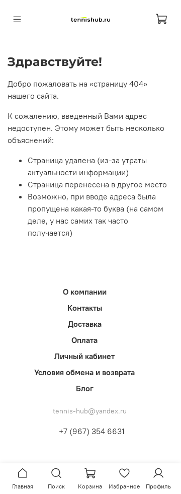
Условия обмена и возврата (84, 372)
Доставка (85, 324)
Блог (85, 388)
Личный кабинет (84, 356)
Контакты (84, 308)
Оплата (84, 340)
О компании (85, 292)
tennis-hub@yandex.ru (90, 410)
